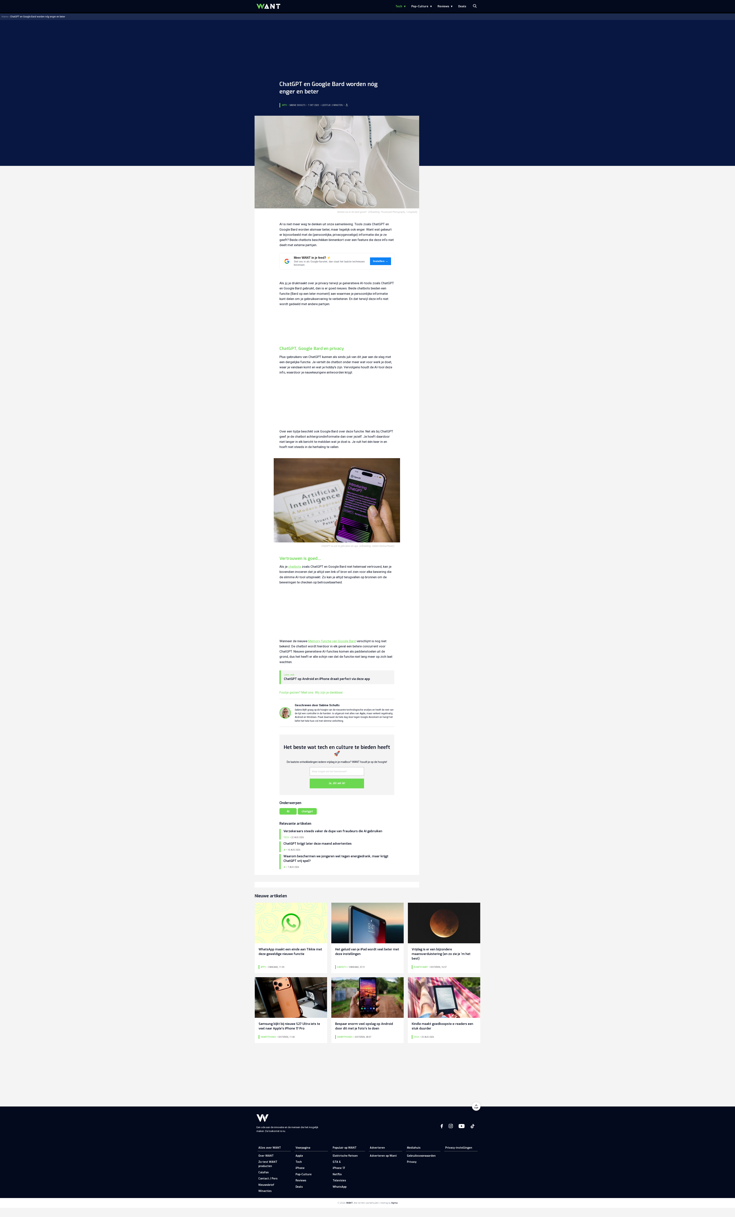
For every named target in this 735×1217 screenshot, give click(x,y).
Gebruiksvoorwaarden (421, 1156)
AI (288, 811)
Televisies (339, 1180)
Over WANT (266, 1156)
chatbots (294, 566)
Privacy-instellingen (458, 1148)
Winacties (265, 1191)
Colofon (263, 1172)
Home (5, 16)
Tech (398, 6)
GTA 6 (337, 1162)
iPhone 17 (339, 1168)
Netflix (337, 1174)
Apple (299, 1156)
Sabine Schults (297, 105)
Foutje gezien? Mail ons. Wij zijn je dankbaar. (311, 692)
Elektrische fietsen (345, 1156)
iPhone (300, 1168)
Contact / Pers (268, 1178)
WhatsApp (339, 1187)
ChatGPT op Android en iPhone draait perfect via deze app (327, 679)
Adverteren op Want (383, 1156)
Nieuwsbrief (266, 1185)
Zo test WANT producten (267, 1164)
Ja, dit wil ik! (337, 783)
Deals (462, 6)
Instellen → (380, 261)
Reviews (443, 6)
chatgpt (307, 811)
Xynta (394, 1202)
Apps (284, 105)
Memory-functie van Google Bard (332, 641)
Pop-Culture (419, 6)
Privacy (411, 1162)
